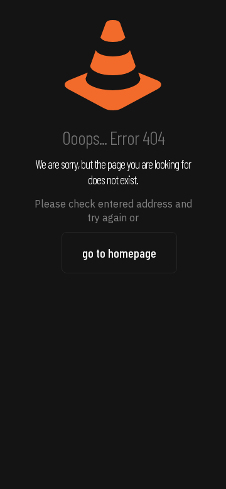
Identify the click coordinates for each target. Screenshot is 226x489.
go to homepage (119, 252)
